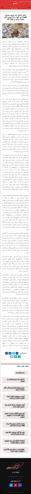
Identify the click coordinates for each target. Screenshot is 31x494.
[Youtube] (15, 485)
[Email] (11, 485)
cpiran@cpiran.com (13, 476)
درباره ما (15, 1)
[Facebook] (20, 485)
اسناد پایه (29, 1)
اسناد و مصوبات (22, 1)
